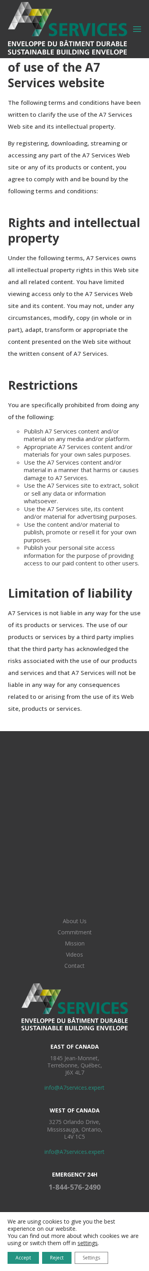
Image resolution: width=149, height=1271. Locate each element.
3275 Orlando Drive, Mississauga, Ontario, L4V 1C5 (75, 1129)
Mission (75, 943)
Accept (23, 1257)
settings (87, 1243)
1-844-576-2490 (74, 1187)
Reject (57, 1257)
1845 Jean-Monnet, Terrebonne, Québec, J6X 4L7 (74, 1065)
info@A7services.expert (74, 1087)
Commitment (75, 932)
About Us (75, 921)
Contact (74, 965)
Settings (91, 1257)
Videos (74, 954)
